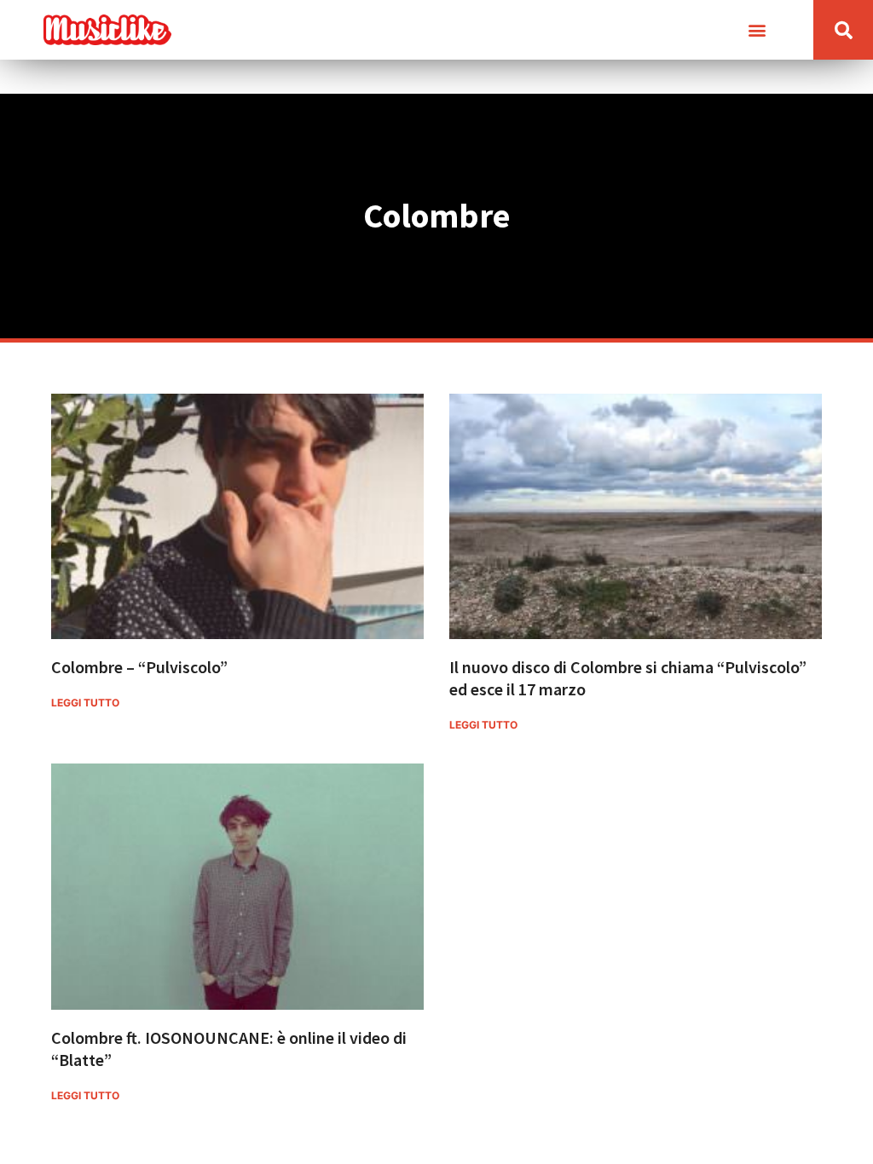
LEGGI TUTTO (85, 702)
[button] (757, 30)
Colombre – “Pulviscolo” (139, 666)
